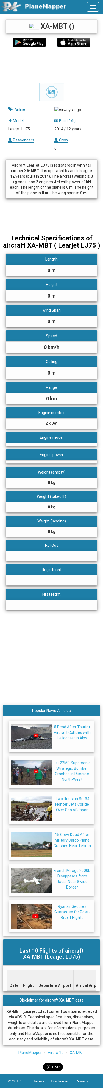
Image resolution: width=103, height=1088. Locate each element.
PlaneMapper (30, 1052)
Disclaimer (63, 1081)
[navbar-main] (93, 7)
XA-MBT (77, 1052)
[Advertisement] (51, 65)
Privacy (85, 1081)
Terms (42, 1081)
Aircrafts (56, 1052)
